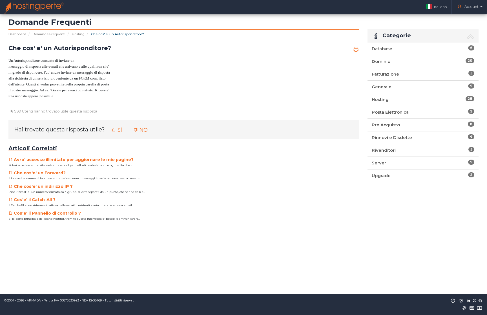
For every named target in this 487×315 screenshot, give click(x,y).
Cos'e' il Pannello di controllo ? (47, 213)
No (143, 130)
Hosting (78, 34)
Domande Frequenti (49, 34)
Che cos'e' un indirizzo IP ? (43, 186)
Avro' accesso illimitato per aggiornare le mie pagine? (73, 159)
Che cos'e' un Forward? (39, 172)
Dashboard (17, 34)
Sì (119, 130)
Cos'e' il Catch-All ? (34, 199)
